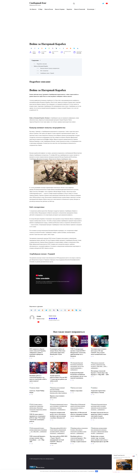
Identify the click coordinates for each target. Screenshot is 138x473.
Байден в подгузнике (76, 390)
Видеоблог (69, 9)
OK (96, 471)
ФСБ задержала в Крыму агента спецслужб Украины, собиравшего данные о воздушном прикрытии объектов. (37, 352)
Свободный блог (37, 3)
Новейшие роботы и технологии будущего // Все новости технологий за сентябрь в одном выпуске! (78, 439)
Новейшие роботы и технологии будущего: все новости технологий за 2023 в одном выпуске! (38, 378)
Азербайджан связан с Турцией (47, 73)
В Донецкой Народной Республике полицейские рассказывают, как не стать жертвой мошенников (78, 375)
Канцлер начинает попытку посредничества (49, 68)
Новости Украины (60, 9)
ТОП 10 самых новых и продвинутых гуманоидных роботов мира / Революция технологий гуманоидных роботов (37, 418)
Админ (39, 316)
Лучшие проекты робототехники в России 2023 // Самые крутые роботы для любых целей (58, 378)
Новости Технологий (79, 9)
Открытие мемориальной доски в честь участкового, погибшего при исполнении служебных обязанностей (58, 415)
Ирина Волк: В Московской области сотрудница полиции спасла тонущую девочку (78, 414)
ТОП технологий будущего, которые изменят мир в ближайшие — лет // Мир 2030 (37, 439)
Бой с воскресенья (44, 70)
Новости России (49, 9)
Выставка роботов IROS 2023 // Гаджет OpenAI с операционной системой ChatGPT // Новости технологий (58, 440)
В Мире (40, 9)
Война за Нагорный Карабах (41, 66)
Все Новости (33, 9)
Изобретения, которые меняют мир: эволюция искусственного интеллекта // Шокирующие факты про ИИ (99, 439)
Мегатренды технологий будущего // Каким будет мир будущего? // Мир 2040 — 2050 (100, 372)
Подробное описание (42, 63)
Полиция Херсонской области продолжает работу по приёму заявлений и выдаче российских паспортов (99, 415)
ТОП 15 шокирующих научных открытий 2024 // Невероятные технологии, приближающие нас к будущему (78, 352)
